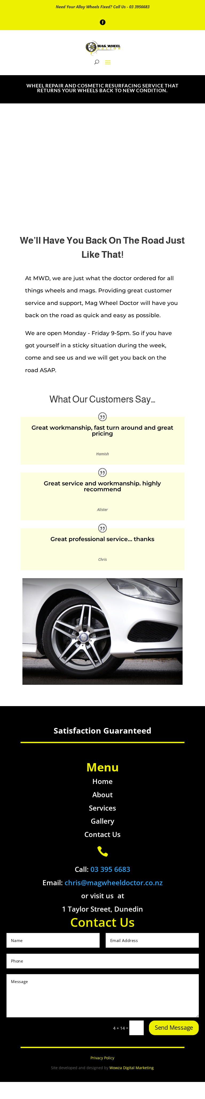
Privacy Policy (102, 1057)
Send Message (174, 1027)
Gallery (102, 821)
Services (102, 808)
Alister (102, 509)
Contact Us (102, 834)
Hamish (102, 453)
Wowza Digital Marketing (131, 1067)
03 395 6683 (110, 869)
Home (102, 781)
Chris (102, 559)
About (102, 794)
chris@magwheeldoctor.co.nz (114, 882)
